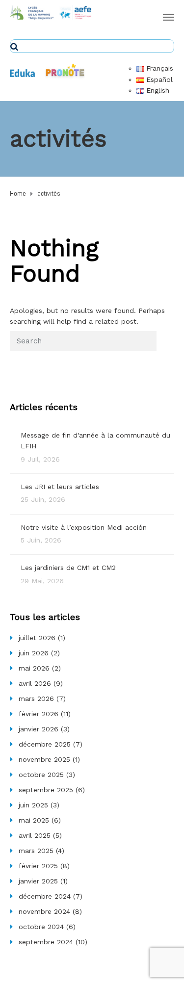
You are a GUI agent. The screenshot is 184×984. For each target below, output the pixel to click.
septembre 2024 (46, 942)
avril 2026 (35, 683)
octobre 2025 (41, 774)
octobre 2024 (41, 927)
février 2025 (38, 866)
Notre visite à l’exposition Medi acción (84, 527)
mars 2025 (36, 851)
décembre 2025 (45, 744)
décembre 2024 (45, 896)
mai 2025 (34, 820)
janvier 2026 (38, 729)
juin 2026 (34, 653)
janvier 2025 (38, 881)
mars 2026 (36, 698)
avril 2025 (35, 835)
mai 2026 (34, 668)
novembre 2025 (44, 759)
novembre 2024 (44, 911)
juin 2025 (33, 805)
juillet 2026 (37, 638)
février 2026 (38, 714)
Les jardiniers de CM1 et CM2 (68, 567)
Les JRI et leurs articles (60, 487)
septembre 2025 (46, 790)
